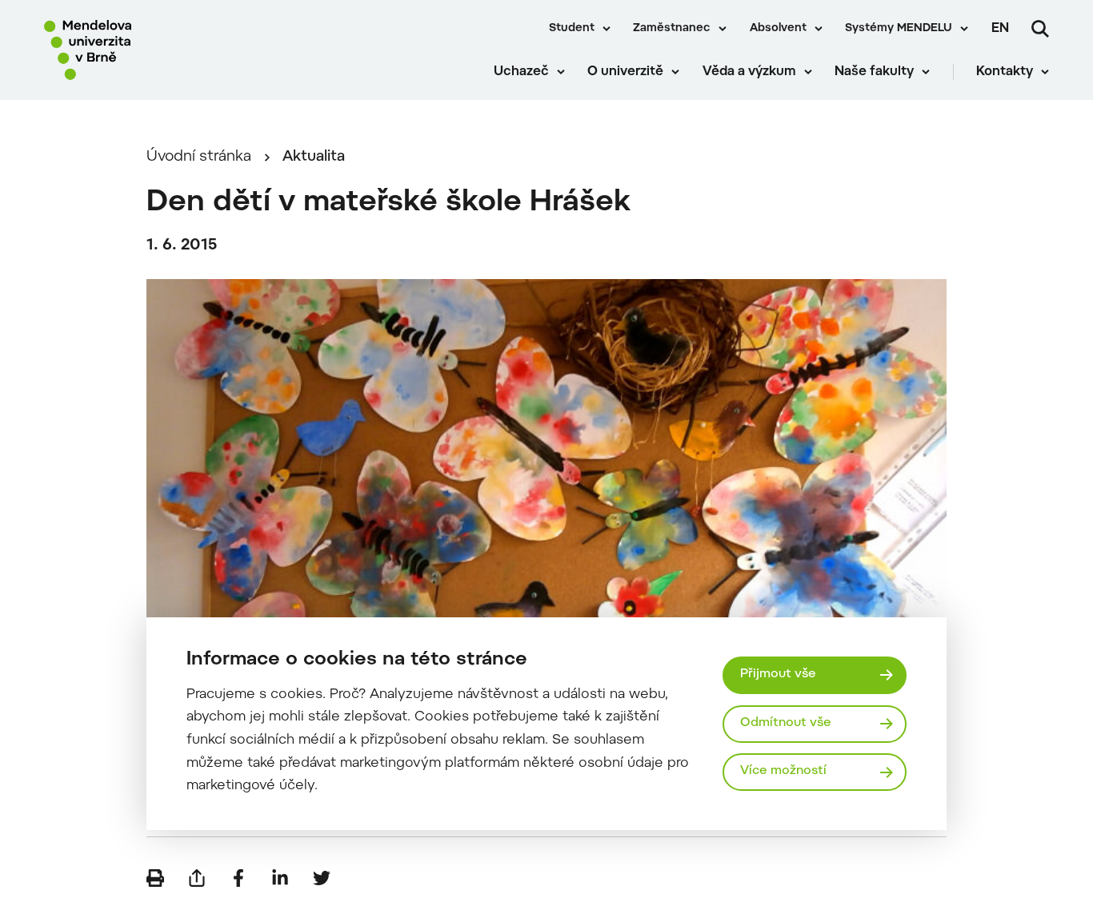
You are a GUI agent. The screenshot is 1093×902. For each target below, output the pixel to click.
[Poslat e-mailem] (197, 878)
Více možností (783, 771)
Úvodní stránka (198, 157)
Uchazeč (521, 72)
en (1000, 28)
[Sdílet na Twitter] (321, 878)
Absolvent (778, 28)
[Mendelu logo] (136, 50)
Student (572, 28)
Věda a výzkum (749, 72)
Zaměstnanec (672, 28)
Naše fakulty (874, 72)
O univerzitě (625, 72)
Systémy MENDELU (898, 28)
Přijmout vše (778, 674)
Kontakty (1004, 72)
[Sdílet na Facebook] (238, 878)
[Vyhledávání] (1040, 29)
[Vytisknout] (155, 878)
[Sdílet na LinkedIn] (280, 878)
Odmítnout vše (785, 723)
